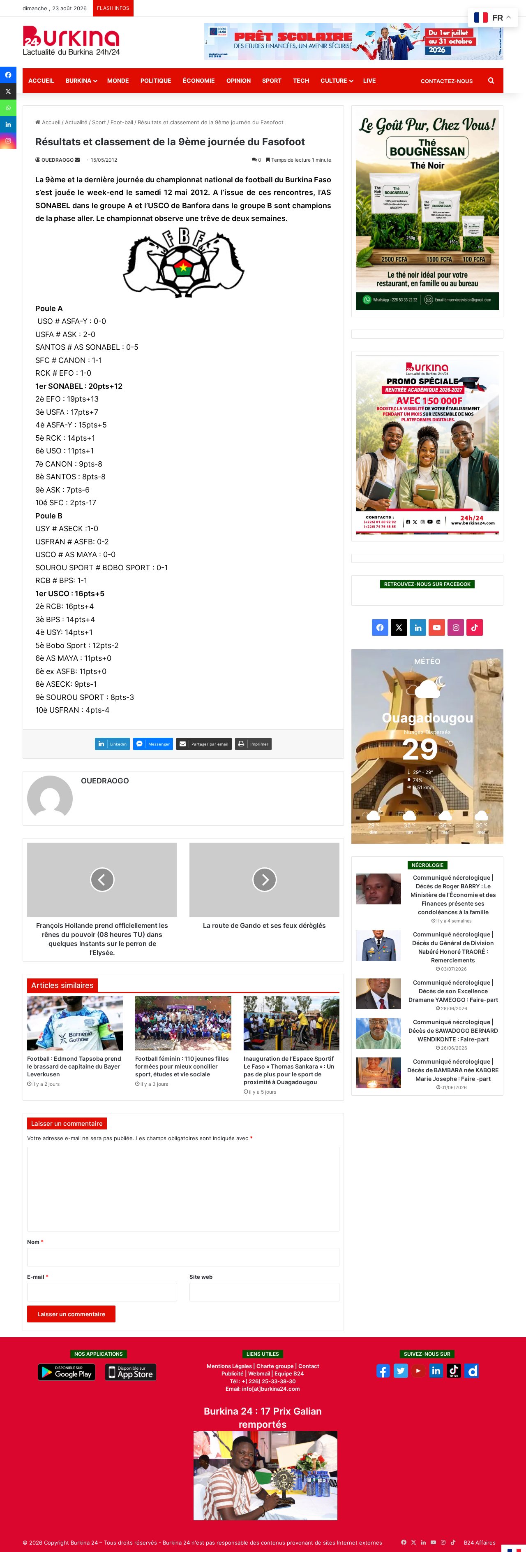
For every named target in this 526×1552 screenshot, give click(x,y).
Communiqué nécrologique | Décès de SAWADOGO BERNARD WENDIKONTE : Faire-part (453, 1030)
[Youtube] (418, 1376)
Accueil (41, 80)
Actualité (76, 122)
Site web (200, 1276)
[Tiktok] (454, 1376)
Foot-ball (122, 122)
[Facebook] (8, 75)
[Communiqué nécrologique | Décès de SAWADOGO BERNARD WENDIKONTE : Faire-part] (378, 1033)
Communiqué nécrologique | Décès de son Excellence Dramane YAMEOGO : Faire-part (453, 991)
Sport (271, 80)
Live (369, 80)
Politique (156, 80)
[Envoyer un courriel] (77, 160)
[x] (401, 1376)
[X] (8, 91)
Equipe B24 (288, 1373)
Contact (308, 1366)
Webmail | (260, 1373)
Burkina (78, 80)
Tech (301, 80)
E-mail (37, 1276)
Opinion (238, 80)
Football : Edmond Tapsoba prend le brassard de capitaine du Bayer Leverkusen (74, 1066)
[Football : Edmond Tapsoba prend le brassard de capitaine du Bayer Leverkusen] (75, 1023)
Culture (334, 80)
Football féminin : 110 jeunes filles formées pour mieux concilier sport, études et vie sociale (182, 1066)
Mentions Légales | (231, 1366)
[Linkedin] (8, 124)
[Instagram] (8, 140)
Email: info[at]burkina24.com (263, 1388)
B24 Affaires (480, 1542)
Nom (35, 1241)
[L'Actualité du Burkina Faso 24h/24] (71, 40)
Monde (118, 80)
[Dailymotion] (471, 1376)
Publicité (232, 1373)
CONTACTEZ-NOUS (447, 81)
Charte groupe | (277, 1366)
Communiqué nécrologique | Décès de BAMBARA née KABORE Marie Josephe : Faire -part (453, 1070)
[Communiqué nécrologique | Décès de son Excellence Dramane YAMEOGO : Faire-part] (378, 993)
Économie (199, 80)
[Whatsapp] (8, 108)
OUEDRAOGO (58, 160)
